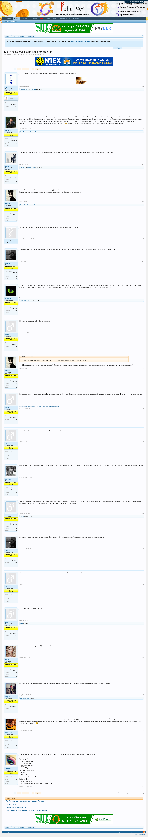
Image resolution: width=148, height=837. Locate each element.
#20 (143, 786)
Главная (9, 18)
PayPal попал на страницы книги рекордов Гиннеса (25, 801)
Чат (41, 18)
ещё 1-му (39, 131)
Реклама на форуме (64, 18)
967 (16, 346)
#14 (143, 548)
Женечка (8, 130)
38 (16, 490)
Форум (16, 18)
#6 (143, 261)
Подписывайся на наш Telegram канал (132, 48)
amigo (7, 166)
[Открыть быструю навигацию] (142, 36)
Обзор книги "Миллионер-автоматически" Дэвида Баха (26, 810)
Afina (21, 131)
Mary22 (7, 697)
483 (16, 106)
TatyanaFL (23, 89)
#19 (143, 730)
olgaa (27, 89)
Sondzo (7, 263)
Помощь (130, 832)
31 (16, 744)
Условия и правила (140, 834)
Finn (36, 54)
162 (16, 216)
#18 (143, 695)
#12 (143, 477)
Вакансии (76, 18)
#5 (143, 239)
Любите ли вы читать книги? (16, 807)
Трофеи (35, 18)
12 (33, 69)
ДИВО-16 (8, 299)
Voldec (7, 443)
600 (16, 419)
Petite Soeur (26, 131)
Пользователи (25, 18)
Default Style (6, 832)
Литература (17, 54)
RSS (144, 832)
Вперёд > (37, 69)
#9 (143, 368)
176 (16, 179)
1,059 (15, 310)
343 (16, 635)
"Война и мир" (11, 804)
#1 (143, 86)
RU (12, 832)
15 (16, 314)
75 (16, 455)
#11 (143, 441)
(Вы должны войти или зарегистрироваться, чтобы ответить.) (127, 793)
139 (16, 274)
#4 (143, 201)
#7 (143, 297)
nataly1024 (8, 768)
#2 (143, 128)
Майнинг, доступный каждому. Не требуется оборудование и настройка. (39, 406)
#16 (143, 620)
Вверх (140, 832)
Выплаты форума (118, 48)
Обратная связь (122, 832)
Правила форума (51, 18)
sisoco (7, 334)
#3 (143, 164)
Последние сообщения (10, 21)
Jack (6, 622)
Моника (7, 659)
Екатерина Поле (24, 698)
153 (16, 672)
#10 (143, 409)
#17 (143, 657)
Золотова (33, 89)
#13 (143, 513)
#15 (143, 584)
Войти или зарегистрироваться (134, 1)
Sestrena (8, 479)
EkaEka (7, 203)
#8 (143, 332)
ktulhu (7, 408)
